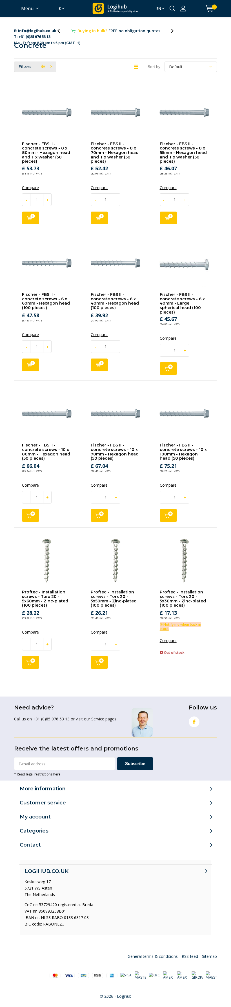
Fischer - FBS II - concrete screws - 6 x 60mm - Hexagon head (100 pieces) (46, 307)
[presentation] (61, 34)
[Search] (172, 8)
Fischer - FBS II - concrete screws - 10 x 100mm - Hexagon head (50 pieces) (183, 458)
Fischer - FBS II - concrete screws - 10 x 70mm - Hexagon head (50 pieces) (115, 458)
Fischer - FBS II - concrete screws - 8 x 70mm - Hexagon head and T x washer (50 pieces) (115, 159)
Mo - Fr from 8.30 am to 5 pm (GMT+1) (47, 34)
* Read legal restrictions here (37, 780)
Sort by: (154, 73)
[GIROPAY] (197, 982)
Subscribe (135, 770)
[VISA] (126, 982)
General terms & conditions (153, 962)
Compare (30, 194)
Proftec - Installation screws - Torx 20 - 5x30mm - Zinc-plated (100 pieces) (183, 605)
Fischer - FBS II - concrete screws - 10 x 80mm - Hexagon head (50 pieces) (46, 458)
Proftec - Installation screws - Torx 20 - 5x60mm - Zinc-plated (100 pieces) (45, 605)
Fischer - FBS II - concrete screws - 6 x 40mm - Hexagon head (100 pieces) (115, 307)
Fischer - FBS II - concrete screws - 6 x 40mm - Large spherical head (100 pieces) (182, 309)
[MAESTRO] (211, 982)
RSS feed (190, 962)
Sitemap (209, 962)
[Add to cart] (30, 224)
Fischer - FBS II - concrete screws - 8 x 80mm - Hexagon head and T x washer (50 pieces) (46, 159)
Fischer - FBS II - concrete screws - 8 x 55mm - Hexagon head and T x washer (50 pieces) (183, 159)
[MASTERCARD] (140, 982)
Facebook (194, 728)
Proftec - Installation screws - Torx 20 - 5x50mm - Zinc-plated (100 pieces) (114, 605)
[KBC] (154, 982)
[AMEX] (168, 982)
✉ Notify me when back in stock (180, 633)
